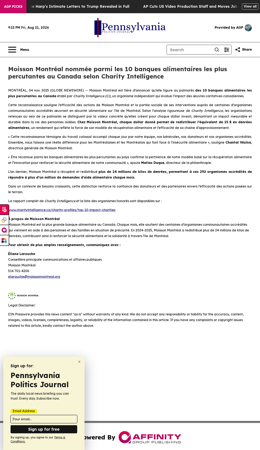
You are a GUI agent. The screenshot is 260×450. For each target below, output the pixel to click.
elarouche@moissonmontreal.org (34, 277)
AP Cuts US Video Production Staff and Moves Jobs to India (199, 6)
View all (250, 6)
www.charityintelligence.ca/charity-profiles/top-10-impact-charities (61, 210)
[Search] (217, 49)
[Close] (79, 362)
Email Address (24, 411)
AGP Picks (13, 6)
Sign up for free (44, 429)
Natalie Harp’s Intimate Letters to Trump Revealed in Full (75, 6)
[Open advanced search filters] (226, 49)
